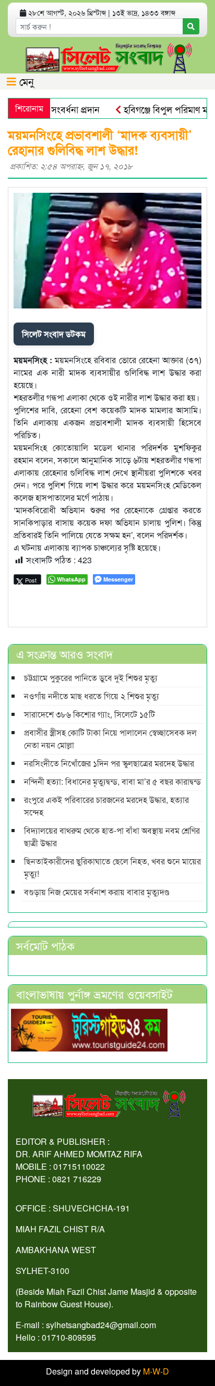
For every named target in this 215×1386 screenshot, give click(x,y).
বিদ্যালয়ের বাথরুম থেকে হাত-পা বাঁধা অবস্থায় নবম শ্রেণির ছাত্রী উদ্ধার (112, 836)
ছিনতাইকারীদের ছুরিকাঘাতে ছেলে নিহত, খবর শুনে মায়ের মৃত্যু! (112, 867)
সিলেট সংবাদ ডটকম (54, 334)
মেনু (25, 81)
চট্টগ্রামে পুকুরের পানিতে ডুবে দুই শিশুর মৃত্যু (91, 678)
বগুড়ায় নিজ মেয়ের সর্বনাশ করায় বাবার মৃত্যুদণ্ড (96, 892)
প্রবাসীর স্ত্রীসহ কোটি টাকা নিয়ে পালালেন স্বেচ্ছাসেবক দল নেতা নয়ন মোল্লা (110, 738)
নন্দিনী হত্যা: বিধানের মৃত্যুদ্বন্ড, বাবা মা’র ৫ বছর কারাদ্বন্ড (112, 781)
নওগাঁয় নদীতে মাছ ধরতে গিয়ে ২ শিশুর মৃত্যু (91, 696)
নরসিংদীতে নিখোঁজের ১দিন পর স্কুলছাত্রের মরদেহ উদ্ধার (109, 763)
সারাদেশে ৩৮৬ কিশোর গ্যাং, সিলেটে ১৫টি (89, 714)
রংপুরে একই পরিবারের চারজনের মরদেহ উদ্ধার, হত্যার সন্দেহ (106, 806)
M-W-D (156, 1371)
